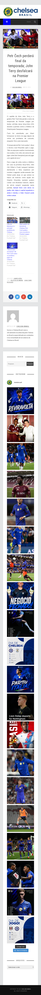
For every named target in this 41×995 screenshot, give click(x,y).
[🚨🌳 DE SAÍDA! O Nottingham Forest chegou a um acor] (20, 818)
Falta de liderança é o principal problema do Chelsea (11, 228)
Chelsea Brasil (17, 87)
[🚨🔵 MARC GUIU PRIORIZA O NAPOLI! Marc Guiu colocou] (20, 679)
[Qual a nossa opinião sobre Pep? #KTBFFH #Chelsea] (20, 512)
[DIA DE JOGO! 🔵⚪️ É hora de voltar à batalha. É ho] (20, 929)
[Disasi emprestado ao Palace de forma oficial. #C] (20, 734)
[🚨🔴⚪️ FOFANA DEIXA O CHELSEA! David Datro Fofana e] (20, 484)
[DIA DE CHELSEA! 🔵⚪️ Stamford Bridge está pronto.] (20, 651)
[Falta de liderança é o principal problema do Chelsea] (12, 220)
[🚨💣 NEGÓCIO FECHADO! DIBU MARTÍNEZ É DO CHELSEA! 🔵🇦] (20, 595)
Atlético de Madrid (17, 280)
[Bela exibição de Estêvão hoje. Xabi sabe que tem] (20, 456)
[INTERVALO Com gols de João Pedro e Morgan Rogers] (20, 874)
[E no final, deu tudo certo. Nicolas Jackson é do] (20, 428)
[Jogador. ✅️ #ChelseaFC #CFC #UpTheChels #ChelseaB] (20, 540)
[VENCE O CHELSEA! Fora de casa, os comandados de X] (20, 846)
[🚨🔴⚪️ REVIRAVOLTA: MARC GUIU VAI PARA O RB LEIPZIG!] (20, 400)
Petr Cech (10, 282)
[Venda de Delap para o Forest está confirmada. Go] (20, 707)
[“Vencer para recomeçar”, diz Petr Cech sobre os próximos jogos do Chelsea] (12, 246)
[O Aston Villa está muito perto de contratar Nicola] (20, 762)
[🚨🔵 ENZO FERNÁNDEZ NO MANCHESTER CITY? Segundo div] (20, 790)
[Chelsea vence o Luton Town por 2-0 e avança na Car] (20, 567)
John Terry (28, 280)
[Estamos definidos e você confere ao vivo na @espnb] (20, 623)
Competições (18, 278)
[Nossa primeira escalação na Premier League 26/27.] (20, 902)
